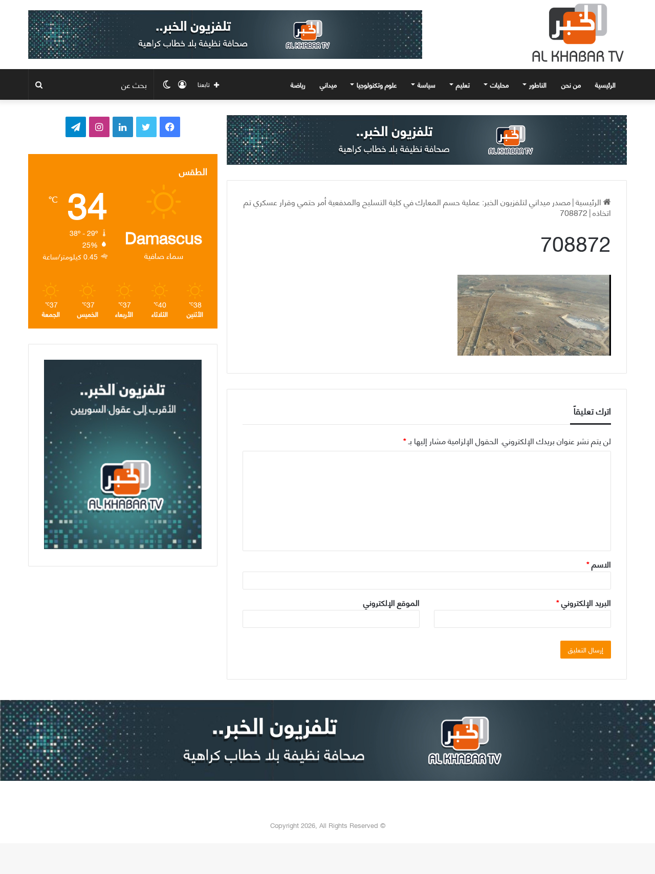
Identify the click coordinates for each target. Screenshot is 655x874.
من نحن (571, 84)
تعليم (463, 84)
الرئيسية (606, 84)
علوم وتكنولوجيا (377, 84)
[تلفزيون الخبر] (576, 33)
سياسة (426, 84)
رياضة (298, 84)
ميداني (328, 84)
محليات (499, 84)
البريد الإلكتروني (583, 602)
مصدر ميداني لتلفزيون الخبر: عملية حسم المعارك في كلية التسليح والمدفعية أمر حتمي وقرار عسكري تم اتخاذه (427, 207)
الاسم (598, 563)
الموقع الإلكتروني (391, 602)
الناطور (538, 84)
